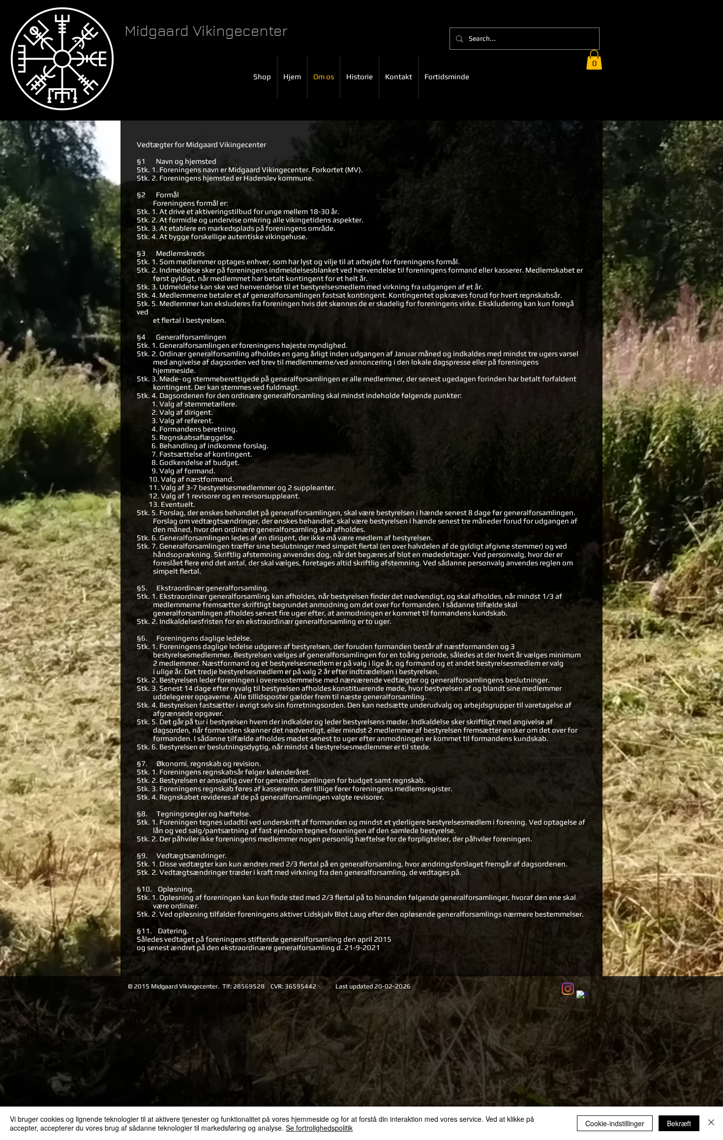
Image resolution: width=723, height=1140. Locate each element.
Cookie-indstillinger (614, 1123)
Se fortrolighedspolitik (319, 1128)
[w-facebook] (582, 996)
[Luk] (711, 1123)
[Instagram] (568, 989)
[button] (594, 60)
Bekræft (679, 1123)
